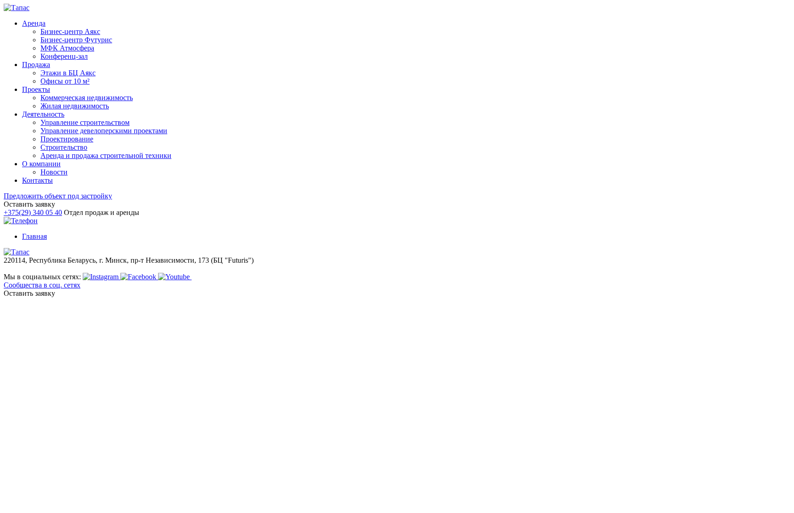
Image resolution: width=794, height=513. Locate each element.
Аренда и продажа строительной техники (105, 155)
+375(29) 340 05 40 (33, 212)
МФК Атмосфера (67, 48)
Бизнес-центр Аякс (70, 31)
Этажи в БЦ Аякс (68, 73)
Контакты (37, 180)
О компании (41, 164)
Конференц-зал (64, 56)
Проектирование (66, 139)
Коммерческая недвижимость (86, 97)
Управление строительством (85, 122)
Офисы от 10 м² (65, 81)
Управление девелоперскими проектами (103, 131)
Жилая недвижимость (74, 106)
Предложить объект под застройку (58, 196)
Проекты (36, 89)
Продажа (36, 64)
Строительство (63, 147)
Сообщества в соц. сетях (42, 285)
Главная (34, 236)
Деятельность (43, 114)
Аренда (33, 23)
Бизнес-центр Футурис (76, 40)
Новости (54, 172)
